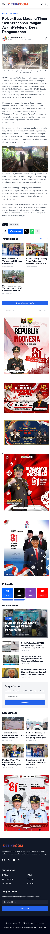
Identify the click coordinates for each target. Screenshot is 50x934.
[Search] (46, 4)
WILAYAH (30, 883)
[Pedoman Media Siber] (19, 599)
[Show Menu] (3, 4)
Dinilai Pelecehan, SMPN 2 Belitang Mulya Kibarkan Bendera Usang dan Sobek (33, 645)
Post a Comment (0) (25, 303)
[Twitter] (26, 231)
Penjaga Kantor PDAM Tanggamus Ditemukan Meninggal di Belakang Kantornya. (31, 658)
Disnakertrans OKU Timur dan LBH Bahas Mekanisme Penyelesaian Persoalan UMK (12, 261)
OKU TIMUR (13, 13)
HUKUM (5, 875)
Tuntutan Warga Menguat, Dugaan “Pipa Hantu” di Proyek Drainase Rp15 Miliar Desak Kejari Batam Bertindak (12, 735)
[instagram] (19, 860)
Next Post (42, 310)
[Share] (45, 38)
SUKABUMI (6, 883)
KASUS (29, 875)
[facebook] (3, 860)
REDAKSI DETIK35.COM (37, 927)
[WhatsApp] (32, 231)
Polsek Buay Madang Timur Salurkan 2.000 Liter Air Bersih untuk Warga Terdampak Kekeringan (12, 288)
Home (4, 13)
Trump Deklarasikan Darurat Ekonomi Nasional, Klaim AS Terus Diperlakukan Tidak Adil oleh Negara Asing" (33, 671)
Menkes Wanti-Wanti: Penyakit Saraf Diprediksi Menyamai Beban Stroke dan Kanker (11, 762)
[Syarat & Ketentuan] (7, 599)
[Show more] (37, 231)
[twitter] (8, 860)
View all (42, 239)
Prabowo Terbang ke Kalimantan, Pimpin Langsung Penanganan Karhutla (36, 735)
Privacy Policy (28, 923)
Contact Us (39, 923)
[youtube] (14, 860)
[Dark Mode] (41, 4)
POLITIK (30, 879)
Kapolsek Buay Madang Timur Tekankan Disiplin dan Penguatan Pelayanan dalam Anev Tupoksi (36, 261)
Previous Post (9, 310)
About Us (16, 923)
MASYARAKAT (7, 879)
